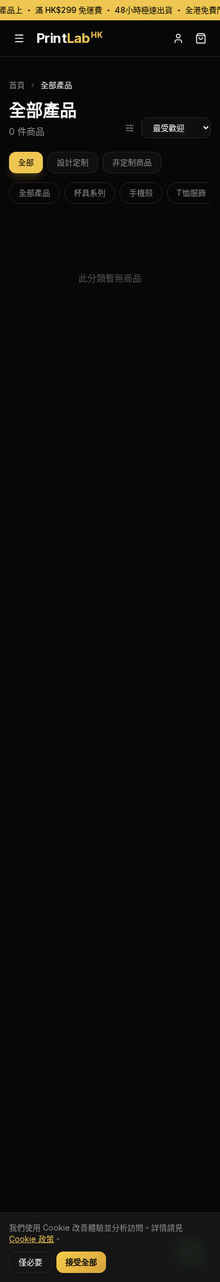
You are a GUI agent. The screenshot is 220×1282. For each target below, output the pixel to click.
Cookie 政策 (31, 1239)
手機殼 (141, 192)
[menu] (19, 38)
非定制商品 (132, 162)
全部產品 (34, 192)
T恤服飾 (191, 192)
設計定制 (73, 162)
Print (69, 38)
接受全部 (81, 1262)
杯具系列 (89, 192)
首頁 (17, 85)
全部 (26, 162)
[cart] (201, 38)
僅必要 (30, 1262)
